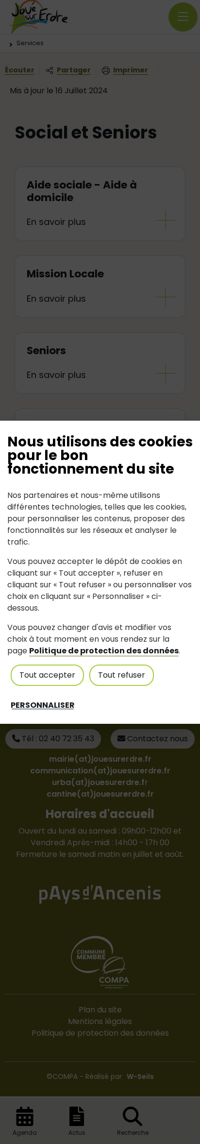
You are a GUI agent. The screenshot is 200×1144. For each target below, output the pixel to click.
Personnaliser (43, 705)
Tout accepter (47, 675)
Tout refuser (121, 675)
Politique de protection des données (104, 650)
